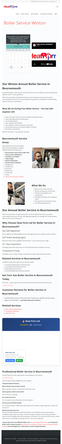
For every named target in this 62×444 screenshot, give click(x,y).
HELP (55, 14)
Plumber (50, 424)
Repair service (42, 424)
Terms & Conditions (32, 439)
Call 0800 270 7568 (7, 285)
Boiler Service (25, 14)
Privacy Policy (22, 439)
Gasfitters (34, 424)
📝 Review (19, 360)
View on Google (10, 360)
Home (17, 14)
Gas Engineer (26, 424)
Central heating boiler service (39, 422)
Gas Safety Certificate (46, 14)
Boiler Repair (34, 14)
